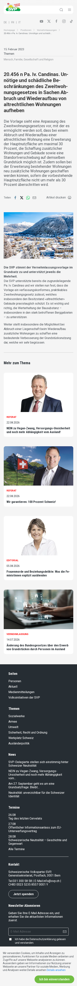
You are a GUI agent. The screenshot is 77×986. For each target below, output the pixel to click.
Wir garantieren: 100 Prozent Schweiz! (31, 502)
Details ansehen (56, 970)
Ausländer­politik (19, 743)
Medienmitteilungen (21, 692)
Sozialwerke (16, 716)
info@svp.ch (51, 881)
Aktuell (12, 686)
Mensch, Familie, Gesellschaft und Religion (28, 59)
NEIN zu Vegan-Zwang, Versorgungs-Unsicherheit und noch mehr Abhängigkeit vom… (35, 774)
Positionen (26, 30)
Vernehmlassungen (47, 30)
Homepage (9, 30)
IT (20, 22)
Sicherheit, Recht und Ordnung (27, 732)
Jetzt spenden (23, 894)
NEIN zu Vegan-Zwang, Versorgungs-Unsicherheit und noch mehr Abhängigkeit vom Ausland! (38, 430)
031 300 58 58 (22, 881)
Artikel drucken (56, 197)
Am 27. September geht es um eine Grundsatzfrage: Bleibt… (31, 785)
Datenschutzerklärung (43, 939)
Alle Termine (16, 849)
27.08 (12, 824)
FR (12, 22)
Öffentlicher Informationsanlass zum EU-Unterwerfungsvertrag (35, 829)
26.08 (12, 815)
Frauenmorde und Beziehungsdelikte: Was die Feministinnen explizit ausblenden (38, 573)
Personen (14, 681)
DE (5, 22)
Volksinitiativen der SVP (24, 697)
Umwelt (13, 727)
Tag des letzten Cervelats (25, 818)
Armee (12, 721)
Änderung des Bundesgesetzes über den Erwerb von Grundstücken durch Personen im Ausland (37, 647)
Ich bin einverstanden (54, 979)
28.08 (12, 836)
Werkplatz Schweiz (21, 738)
